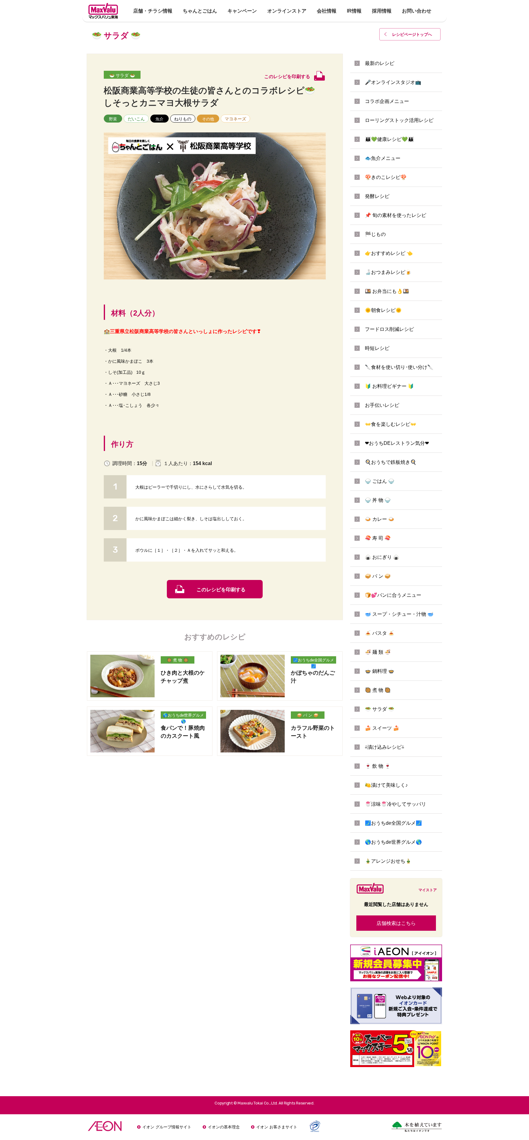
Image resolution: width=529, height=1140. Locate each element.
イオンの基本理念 (224, 1127)
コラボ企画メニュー (387, 101)
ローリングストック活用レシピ (399, 120)
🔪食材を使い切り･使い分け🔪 (399, 367)
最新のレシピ (379, 63)
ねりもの (182, 118)
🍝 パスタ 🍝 (379, 633)
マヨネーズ (235, 118)
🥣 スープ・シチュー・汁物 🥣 (399, 614)
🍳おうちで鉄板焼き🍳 (390, 462)
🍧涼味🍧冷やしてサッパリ (395, 804)
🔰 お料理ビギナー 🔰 (389, 386)
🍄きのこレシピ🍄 (386, 177)
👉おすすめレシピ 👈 (389, 253)
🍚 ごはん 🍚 (379, 481)
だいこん (136, 118)
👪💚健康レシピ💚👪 (389, 139)
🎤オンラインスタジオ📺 (393, 82)
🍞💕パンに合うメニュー (393, 595)
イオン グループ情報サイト (166, 1127)
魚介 (159, 119)
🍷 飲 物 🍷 (378, 766)
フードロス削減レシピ (389, 329)
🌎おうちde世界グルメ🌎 (183, 716)
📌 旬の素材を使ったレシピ (395, 215)
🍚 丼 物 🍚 (378, 500)
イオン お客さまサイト (276, 1127)
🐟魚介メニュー (382, 158)
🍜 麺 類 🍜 (378, 652)
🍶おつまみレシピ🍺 (388, 272)
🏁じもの (375, 234)
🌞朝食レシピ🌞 (383, 310)
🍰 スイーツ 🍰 (382, 728)
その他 (208, 119)
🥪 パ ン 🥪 (307, 715)
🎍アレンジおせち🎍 (388, 861)
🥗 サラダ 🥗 (122, 75)
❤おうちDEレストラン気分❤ (397, 443)
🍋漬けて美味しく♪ (386, 785)
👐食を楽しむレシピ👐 (390, 424)
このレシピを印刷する (221, 589)
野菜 (113, 119)
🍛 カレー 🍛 (379, 519)
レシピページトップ (412, 34)
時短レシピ (377, 348)
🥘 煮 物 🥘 (177, 660)
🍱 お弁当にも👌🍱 (387, 291)
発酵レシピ (377, 196)
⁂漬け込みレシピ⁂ (384, 747)
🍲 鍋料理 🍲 (379, 671)
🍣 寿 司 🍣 (378, 538)
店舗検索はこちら (396, 923)
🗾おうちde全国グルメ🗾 (313, 661)
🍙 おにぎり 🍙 (382, 557)
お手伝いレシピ (382, 405)
